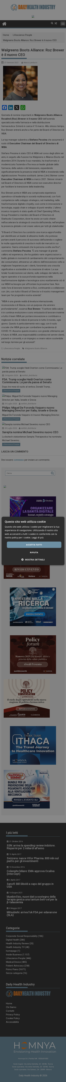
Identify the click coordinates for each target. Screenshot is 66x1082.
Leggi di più (38, 537)
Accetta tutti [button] (34, 544)
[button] (33, 559)
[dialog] (33, 541)
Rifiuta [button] (34, 552)
